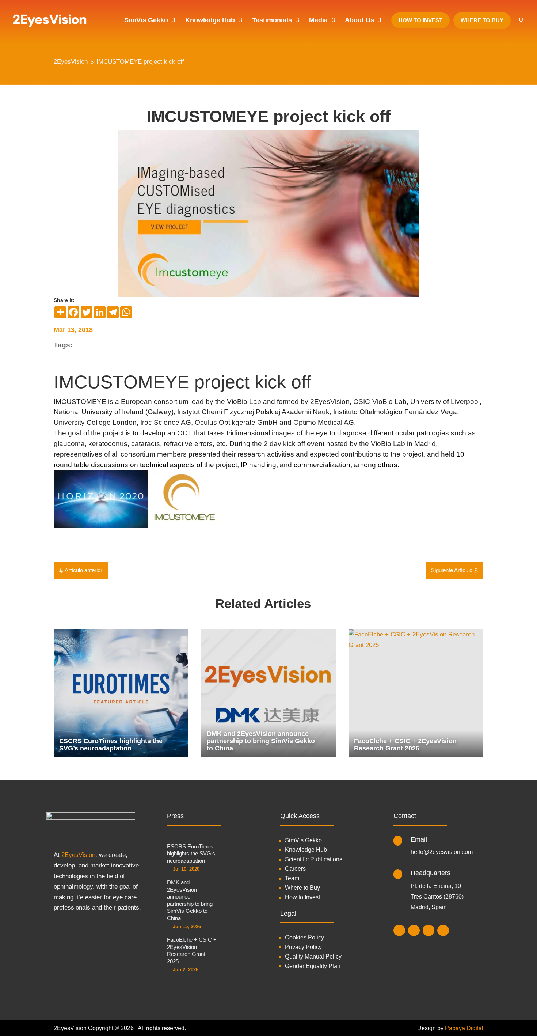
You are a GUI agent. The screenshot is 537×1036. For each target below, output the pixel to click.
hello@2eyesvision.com (442, 852)
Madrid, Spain (429, 907)
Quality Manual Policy (313, 956)
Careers (295, 869)
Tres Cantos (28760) (437, 896)
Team (292, 878)
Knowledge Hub (306, 850)
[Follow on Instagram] (399, 930)
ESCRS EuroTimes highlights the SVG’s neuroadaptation (191, 853)
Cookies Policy (304, 937)
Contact (404, 816)
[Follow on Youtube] (428, 930)
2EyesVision (78, 854)
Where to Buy (302, 888)
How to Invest (302, 897)
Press (175, 816)
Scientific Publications (313, 859)
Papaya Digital (464, 1028)
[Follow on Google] (443, 930)
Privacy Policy (303, 947)
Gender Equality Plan (312, 966)
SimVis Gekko (303, 840)
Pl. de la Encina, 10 (436, 886)
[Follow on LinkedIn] (414, 930)
